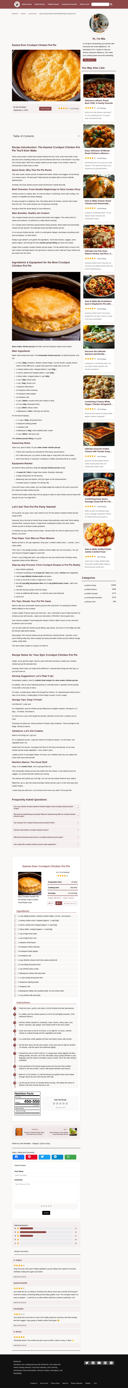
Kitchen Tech (84, 4)
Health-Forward (53, 4)
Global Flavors (40, 4)
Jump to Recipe (45, 108)
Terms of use (44, 1383)
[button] (54, 1103)
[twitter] (87, 1363)
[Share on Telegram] (57, 1157)
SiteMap (87, 1383)
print (52, 903)
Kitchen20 (15, 13)
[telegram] (111, 1363)
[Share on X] (44, 1157)
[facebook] (93, 1363)
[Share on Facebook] (18, 1157)
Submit (46, 1213)
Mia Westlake (21, 107)
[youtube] (99, 1363)
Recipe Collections (76, 1383)
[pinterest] (105, 1363)
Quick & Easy (27, 4)
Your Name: (19, 1171)
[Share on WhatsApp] (70, 1157)
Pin (60, 903)
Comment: (18, 1180)
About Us (65, 1383)
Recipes (23, 13)
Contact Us (33, 1383)
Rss (95, 1383)
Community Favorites (69, 4)
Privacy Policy (55, 1383)
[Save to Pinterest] (31, 1157)
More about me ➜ (89, 60)
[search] (111, 4)
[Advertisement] (46, 29)
